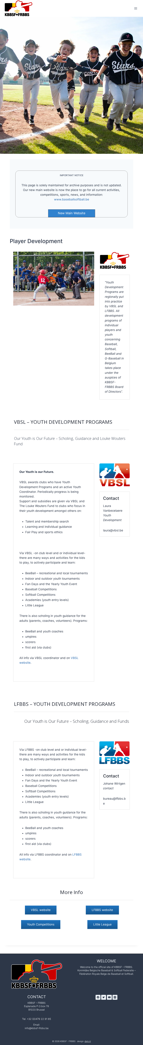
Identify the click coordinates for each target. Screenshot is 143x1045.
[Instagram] (114, 997)
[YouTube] (109, 997)
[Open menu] (135, 8)
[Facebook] (98, 997)
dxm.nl (88, 1041)
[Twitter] (103, 997)
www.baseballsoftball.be (71, 199)
